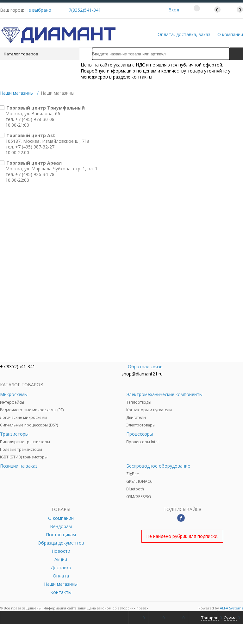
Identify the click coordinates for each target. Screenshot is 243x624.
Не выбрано (38, 10)
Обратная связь (145, 366)
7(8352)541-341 (85, 10)
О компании (230, 34)
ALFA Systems (231, 608)
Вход (173, 10)
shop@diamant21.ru (142, 374)
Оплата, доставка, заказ (184, 34)
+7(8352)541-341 (17, 366)
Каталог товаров (21, 54)
